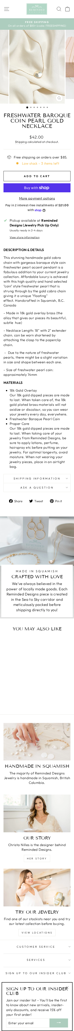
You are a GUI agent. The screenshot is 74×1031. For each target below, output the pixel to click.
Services (36, 959)
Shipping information (37, 478)
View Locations (37, 932)
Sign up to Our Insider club (36, 973)
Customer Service (36, 946)
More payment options (37, 198)
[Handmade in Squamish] (37, 741)
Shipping (21, 142)
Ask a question (37, 487)
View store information (24, 237)
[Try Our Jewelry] (37, 887)
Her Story (37, 858)
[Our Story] (37, 813)
